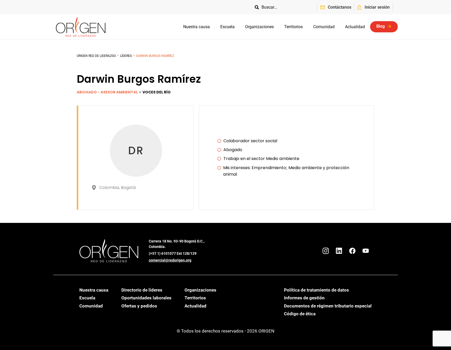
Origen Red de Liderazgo (96, 56)
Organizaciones (259, 26)
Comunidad (324, 26)
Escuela (227, 26)
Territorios (293, 26)
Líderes (126, 56)
